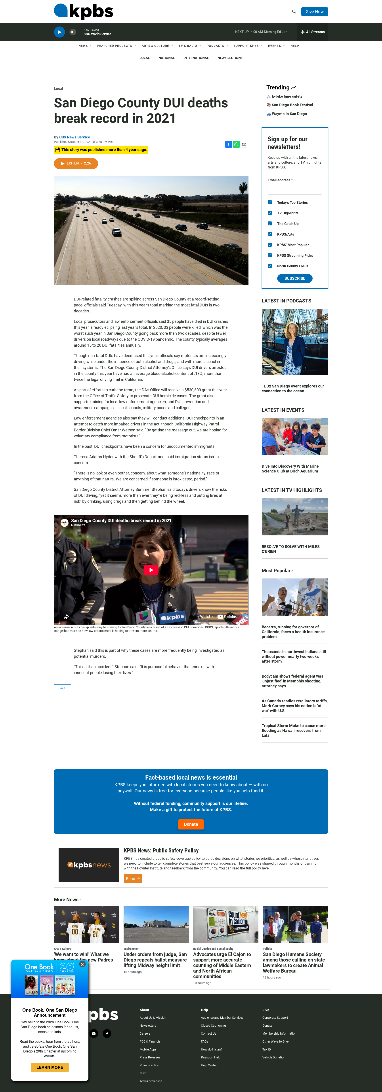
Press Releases (150, 1057)
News (83, 45)
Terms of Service (151, 1081)
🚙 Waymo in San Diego (286, 113)
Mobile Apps (148, 1049)
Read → (133, 878)
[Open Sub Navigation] (91, 45)
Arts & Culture (155, 45)
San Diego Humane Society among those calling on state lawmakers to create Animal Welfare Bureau (294, 963)
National (167, 58)
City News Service (74, 137)
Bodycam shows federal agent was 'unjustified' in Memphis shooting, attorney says (292, 681)
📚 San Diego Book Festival (289, 105)
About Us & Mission (153, 1017)
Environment (131, 948)
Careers (145, 1033)
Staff (143, 1073)
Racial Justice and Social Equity (213, 948)
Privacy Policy (149, 1065)
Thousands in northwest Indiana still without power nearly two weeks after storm (294, 656)
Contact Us (208, 1033)
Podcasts (215, 45)
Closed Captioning (213, 1025)
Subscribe (295, 278)
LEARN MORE (49, 1067)
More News (66, 899)
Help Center (209, 1065)
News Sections (230, 58)
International (196, 58)
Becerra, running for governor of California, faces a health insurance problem (293, 632)
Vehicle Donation (273, 1057)
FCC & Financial (150, 1041)
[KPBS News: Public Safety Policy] (89, 865)
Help (294, 45)
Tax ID (266, 1049)
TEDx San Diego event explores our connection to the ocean (293, 388)
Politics (267, 948)
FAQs (204, 1041)
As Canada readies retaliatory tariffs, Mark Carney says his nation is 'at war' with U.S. (295, 706)
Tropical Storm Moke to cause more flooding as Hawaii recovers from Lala (294, 730)
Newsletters (148, 1025)
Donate (191, 824)
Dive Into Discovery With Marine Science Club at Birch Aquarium (290, 468)
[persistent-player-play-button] (59, 32)
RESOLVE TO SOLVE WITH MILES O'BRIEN (291, 549)
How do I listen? (212, 1049)
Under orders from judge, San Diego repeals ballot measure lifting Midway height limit (155, 960)
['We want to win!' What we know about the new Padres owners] (86, 924)
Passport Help (210, 1057)
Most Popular (276, 570)
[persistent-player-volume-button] (72, 32)
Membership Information (279, 1033)
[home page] (83, 12)
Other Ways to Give (275, 1041)
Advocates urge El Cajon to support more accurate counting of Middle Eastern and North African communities (222, 965)
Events (274, 45)
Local (144, 58)
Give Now (315, 11)
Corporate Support (275, 1017)
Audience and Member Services (222, 1017)
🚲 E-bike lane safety (284, 96)
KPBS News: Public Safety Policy (161, 850)
